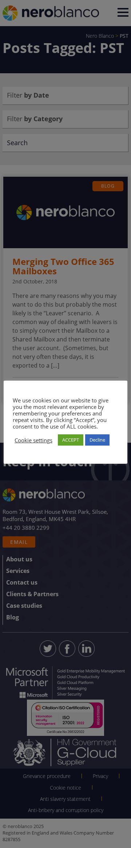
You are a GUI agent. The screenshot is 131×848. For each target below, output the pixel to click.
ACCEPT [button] (70, 440)
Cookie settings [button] (33, 440)
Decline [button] (97, 440)
